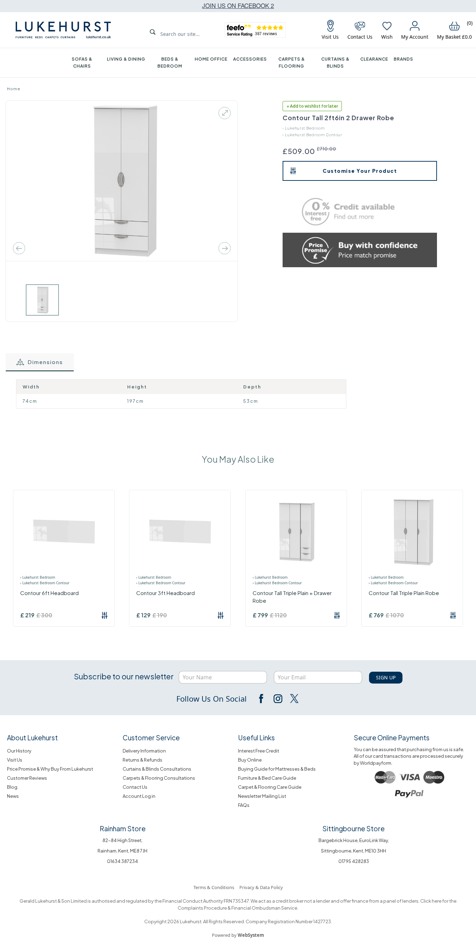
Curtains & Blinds (335, 62)
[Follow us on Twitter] (294, 698)
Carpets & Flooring (291, 62)
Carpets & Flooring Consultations (159, 778)
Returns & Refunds (142, 760)
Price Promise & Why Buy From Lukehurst (50, 769)
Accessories (250, 59)
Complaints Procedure (202, 908)
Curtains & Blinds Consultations (157, 769)
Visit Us (14, 760)
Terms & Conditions (213, 887)
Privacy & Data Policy (261, 887)
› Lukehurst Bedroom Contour (312, 135)
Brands (403, 59)
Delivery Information (144, 751)
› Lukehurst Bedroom (304, 128)
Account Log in (139, 796)
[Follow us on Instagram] (277, 698)
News (13, 796)
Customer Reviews (27, 778)
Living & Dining (126, 59)
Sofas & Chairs (82, 62)
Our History (19, 751)
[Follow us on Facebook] (261, 698)
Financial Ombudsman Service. (264, 908)
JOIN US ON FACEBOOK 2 (238, 5)
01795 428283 (353, 861)
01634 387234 (122, 861)
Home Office (211, 59)
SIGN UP (386, 677)
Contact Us (135, 787)
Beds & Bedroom (170, 62)
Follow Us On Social (211, 698)
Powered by (238, 935)
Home (13, 88)
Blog (12, 787)
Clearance (374, 59)
